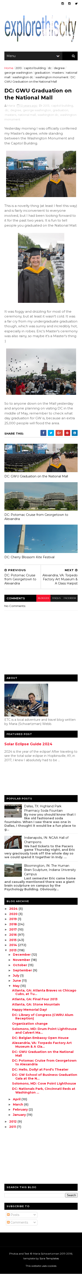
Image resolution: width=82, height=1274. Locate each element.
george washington (18, 72)
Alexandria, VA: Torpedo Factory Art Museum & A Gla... (42, 1045)
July (16, 976)
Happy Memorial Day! (29, 1010)
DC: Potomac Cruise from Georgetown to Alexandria (36, 517)
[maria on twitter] (76, 3)
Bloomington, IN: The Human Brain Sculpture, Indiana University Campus (50, 870)
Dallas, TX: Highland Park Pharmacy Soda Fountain (43, 808)
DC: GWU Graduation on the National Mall (36, 476)
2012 (13, 1121)
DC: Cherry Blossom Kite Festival (29, 557)
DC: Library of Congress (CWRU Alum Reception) (42, 1017)
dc (50, 68)
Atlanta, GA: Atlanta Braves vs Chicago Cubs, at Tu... (44, 992)
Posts (14, 1215)
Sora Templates (49, 1258)
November (22, 960)
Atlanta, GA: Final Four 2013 (35, 999)
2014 (13, 945)
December (22, 955)
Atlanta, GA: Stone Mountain (36, 1004)
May (16, 986)
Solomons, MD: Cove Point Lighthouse (44, 1083)
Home (8, 68)
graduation (42, 72)
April (17, 1099)
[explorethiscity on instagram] (69, 3)
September (23, 970)
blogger (43, 598)
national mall (27, 114)
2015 (13, 940)
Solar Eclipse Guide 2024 (28, 744)
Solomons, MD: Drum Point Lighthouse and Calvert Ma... (44, 1031)
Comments (19, 1222)
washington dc (22, 77)
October (20, 965)
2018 (13, 924)
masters (58, 72)
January (20, 1115)
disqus (56, 598)
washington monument (51, 77)
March (18, 1104)
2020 (13, 914)
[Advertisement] (21, 780)
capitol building (35, 68)
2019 (13, 919)
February (21, 1109)
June (17, 981)
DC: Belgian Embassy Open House (40, 1038)
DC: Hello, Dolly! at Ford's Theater (40, 1069)
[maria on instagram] (62, 3)
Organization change (30, 1024)
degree (59, 68)
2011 (13, 1127)
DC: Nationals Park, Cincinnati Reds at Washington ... (43, 1090)
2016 (13, 935)
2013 (19, 68)
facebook (70, 598)
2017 (13, 929)
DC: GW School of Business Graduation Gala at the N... (44, 1076)
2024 (14, 909)
